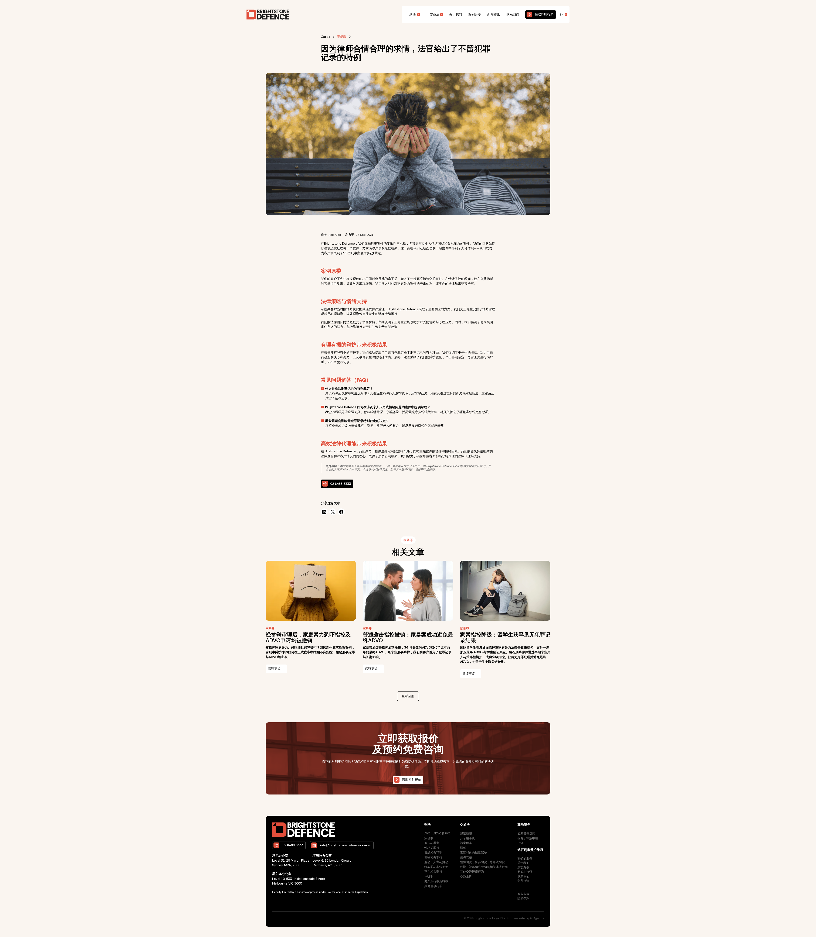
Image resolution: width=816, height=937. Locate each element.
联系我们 (512, 14)
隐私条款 (523, 898)
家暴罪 (428, 838)
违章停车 (466, 843)
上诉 (520, 843)
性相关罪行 (431, 848)
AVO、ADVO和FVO (437, 833)
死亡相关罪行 (433, 871)
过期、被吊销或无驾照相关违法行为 (484, 867)
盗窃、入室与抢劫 (436, 862)
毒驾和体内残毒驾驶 (473, 852)
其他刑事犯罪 (433, 886)
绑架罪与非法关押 (436, 867)
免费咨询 (523, 881)
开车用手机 (467, 838)
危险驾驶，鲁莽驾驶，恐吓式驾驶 (482, 862)
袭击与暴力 (431, 843)
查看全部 (408, 696)
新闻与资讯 (524, 872)
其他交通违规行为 (472, 871)
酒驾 (463, 848)
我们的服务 (524, 858)
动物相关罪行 (433, 857)
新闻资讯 (493, 14)
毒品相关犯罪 (433, 852)
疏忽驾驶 (466, 857)
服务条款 (523, 894)
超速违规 (466, 833)
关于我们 (455, 14)
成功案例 (523, 867)
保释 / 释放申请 (527, 838)
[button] (415, 14)
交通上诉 (466, 876)
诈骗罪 (428, 876)
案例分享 (474, 14)
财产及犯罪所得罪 (436, 881)
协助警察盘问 (526, 833)
